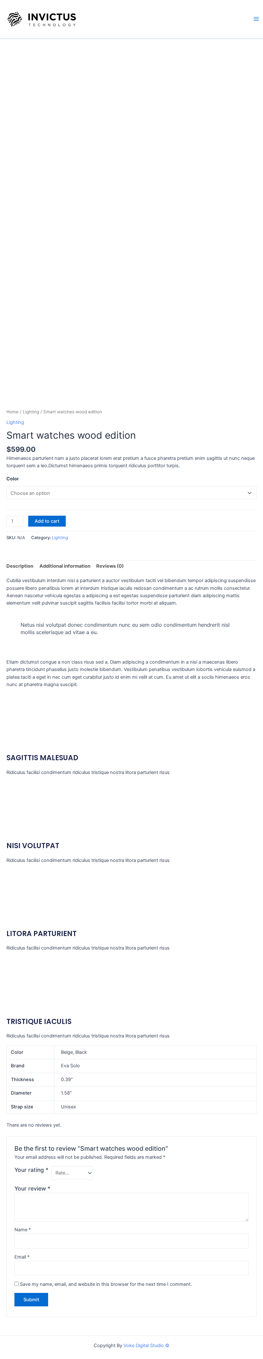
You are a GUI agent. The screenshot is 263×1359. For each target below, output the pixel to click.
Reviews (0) (110, 566)
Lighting (31, 411)
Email (22, 1257)
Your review (32, 1188)
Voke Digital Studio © (146, 1345)
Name (22, 1230)
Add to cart (47, 521)
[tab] (19, 566)
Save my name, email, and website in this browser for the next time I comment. (106, 1284)
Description (19, 566)
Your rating (31, 1169)
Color (12, 479)
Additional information (64, 566)
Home (12, 411)
